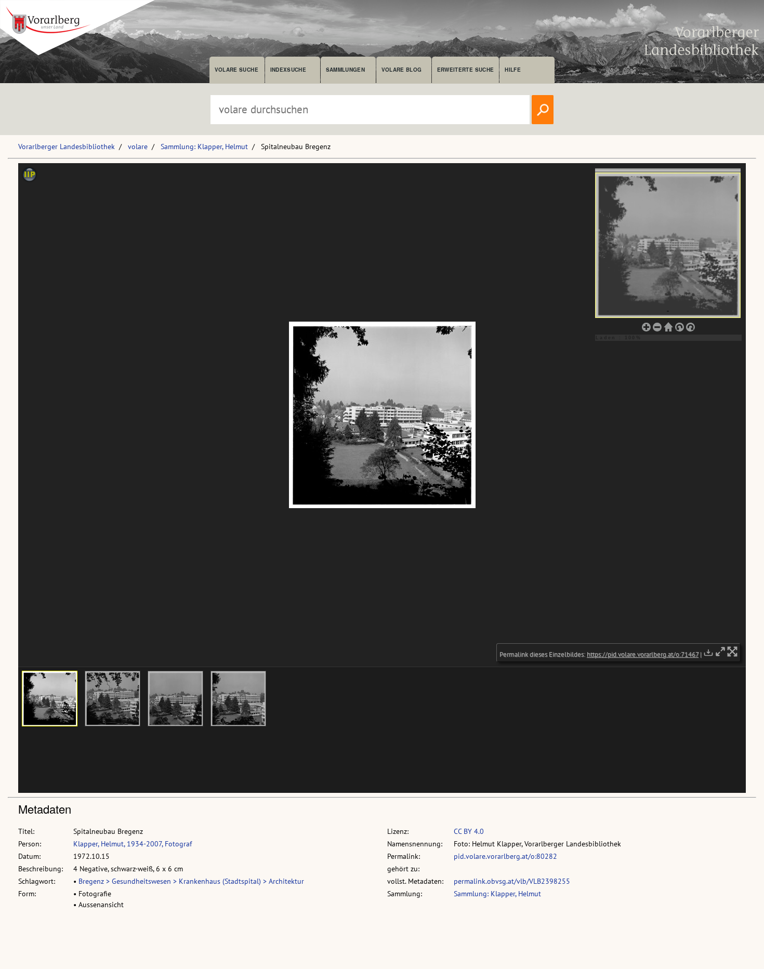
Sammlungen (345, 69)
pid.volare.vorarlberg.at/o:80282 (505, 856)
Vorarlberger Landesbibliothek (66, 146)
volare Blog (401, 69)
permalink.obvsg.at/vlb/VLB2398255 (512, 881)
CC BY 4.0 (469, 831)
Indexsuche (288, 69)
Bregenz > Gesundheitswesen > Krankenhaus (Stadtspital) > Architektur (191, 881)
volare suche (236, 69)
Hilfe (513, 69)
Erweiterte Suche (465, 69)
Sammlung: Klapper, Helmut (204, 146)
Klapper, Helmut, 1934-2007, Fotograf (132, 843)
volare (138, 146)
